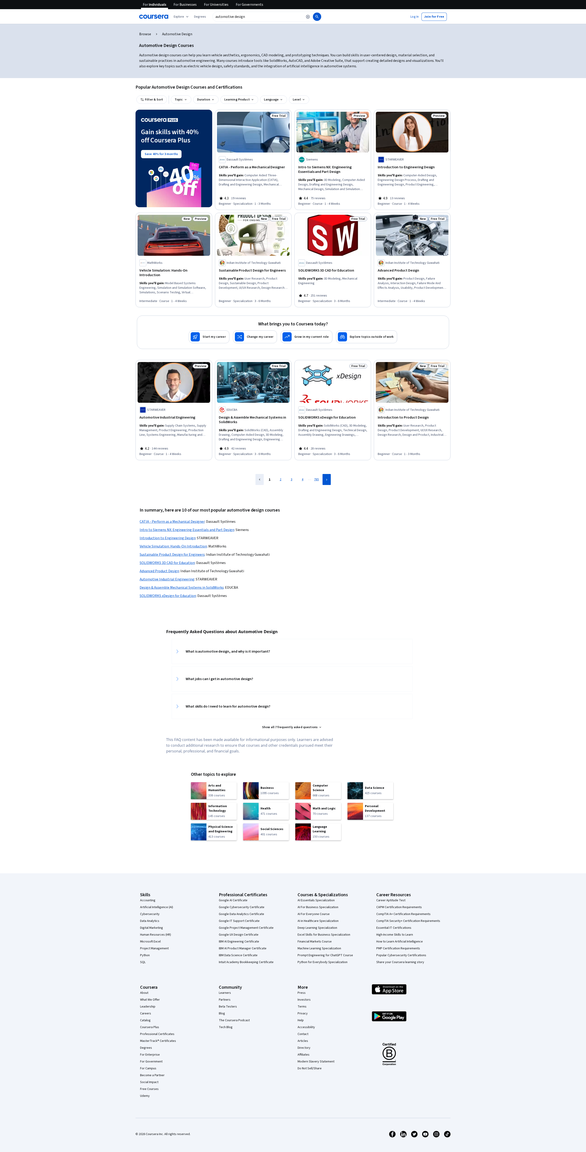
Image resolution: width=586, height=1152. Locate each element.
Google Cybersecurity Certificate (241, 907)
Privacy (303, 1013)
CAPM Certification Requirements (399, 907)
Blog (222, 1013)
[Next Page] (327, 479)
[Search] (317, 17)
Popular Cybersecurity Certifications (401, 955)
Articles (303, 1041)
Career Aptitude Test (390, 900)
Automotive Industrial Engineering (167, 579)
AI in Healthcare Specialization (318, 921)
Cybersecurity (150, 914)
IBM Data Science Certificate (238, 955)
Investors (304, 999)
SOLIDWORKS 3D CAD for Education (167, 562)
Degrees (146, 1048)
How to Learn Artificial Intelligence (399, 941)
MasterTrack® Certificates (158, 1041)
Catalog (145, 1020)
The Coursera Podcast (234, 1020)
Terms (302, 1006)
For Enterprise (150, 1054)
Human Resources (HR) (155, 934)
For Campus (148, 1068)
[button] (200, 17)
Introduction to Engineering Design (167, 538)
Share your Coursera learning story (400, 962)
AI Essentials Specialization (316, 900)
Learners (225, 993)
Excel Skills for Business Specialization (324, 934)
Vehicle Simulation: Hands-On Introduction (173, 546)
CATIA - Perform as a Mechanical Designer (172, 521)
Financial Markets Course (315, 941)
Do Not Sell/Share (310, 1068)
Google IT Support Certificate (239, 921)
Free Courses (149, 1089)
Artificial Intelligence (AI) (156, 907)
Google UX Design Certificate (238, 934)
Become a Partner (152, 1075)
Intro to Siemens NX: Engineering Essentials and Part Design (187, 529)
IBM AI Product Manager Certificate (242, 948)
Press (302, 993)
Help (301, 1020)
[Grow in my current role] (306, 336)
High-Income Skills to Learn (394, 934)
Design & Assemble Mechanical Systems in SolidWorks (182, 587)
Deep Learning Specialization (317, 928)
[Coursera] (153, 16)
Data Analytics (149, 921)
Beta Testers (228, 1006)
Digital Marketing (151, 928)
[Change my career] (255, 336)
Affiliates (303, 1054)
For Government (151, 1061)
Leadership (147, 1006)
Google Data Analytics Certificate (241, 914)
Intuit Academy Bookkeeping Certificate (246, 962)
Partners (225, 999)
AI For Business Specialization (318, 907)
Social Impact (149, 1082)
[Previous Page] (259, 479)
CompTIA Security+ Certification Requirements (408, 921)
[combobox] (258, 16)
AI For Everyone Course (314, 914)
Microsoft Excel (150, 941)
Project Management (154, 948)
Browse (145, 34)
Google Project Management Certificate (246, 928)
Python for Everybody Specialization (322, 962)
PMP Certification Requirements (398, 948)
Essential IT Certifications (393, 928)
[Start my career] (209, 336)
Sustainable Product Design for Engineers (172, 554)
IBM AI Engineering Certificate (239, 941)
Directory (304, 1048)
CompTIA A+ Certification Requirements (403, 914)
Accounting (147, 900)
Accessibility (306, 1027)
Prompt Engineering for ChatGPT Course (325, 955)
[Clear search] (308, 17)
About (144, 993)
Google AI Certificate (233, 900)
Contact (303, 1034)
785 (316, 479)
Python (145, 955)
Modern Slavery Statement (316, 1061)
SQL (143, 962)
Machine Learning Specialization (319, 948)
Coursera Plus (149, 1027)
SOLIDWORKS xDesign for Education (168, 595)
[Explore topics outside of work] (366, 336)
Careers (145, 1013)
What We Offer (150, 999)
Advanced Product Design (159, 571)
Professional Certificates (157, 1034)
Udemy (145, 1096)
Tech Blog (226, 1027)
